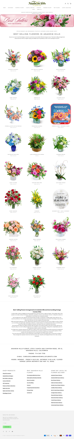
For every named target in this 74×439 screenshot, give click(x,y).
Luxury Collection (66, 7)
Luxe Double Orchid (60, 182)
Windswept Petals (60, 267)
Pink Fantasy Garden (61, 239)
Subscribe (7, 426)
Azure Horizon (13, 97)
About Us (39, 9)
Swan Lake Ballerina (13, 296)
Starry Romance (13, 211)
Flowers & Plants (19, 7)
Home (4, 7)
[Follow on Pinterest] (9, 431)
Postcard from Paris (37, 182)
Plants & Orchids (30, 7)
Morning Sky (37, 97)
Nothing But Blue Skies (13, 154)
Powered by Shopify (20, 435)
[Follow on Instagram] (6, 431)
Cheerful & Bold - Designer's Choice (61, 126)
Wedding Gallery (47, 7)
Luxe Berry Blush (61, 97)
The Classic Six (37, 296)
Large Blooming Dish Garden (37, 154)
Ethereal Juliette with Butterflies (13, 126)
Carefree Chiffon (13, 239)
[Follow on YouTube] (12, 431)
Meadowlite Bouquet (13, 69)
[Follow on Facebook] (3, 431)
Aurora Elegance (37, 267)
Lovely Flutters (13, 182)
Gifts (33, 9)
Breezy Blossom (37, 239)
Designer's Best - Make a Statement (60, 211)
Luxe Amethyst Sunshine (37, 69)
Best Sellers (57, 7)
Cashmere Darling (60, 154)
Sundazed (37, 211)
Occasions (10, 7)
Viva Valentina (13, 267)
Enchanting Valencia (37, 126)
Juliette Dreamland (60, 69)
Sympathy (39, 7)
